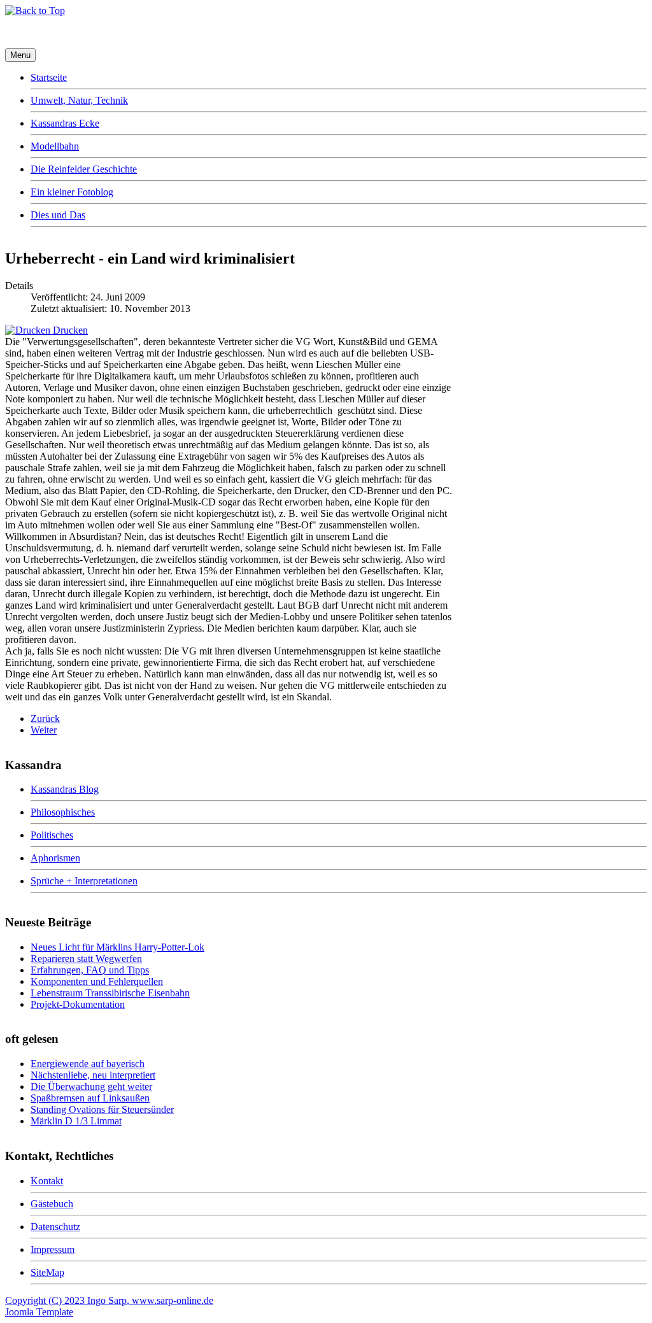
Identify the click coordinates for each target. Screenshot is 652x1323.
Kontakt (47, 1180)
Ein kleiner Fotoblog (72, 192)
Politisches (52, 835)
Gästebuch (52, 1203)
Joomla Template (39, 1311)
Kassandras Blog (65, 789)
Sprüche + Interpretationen (84, 880)
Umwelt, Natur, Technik (79, 100)
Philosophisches (63, 812)
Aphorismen (55, 858)
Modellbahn (55, 146)
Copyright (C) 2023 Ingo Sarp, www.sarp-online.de (109, 1300)
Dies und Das (58, 214)
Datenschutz (55, 1226)
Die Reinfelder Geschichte (84, 169)
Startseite (49, 77)
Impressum (52, 1249)
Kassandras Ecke (65, 123)
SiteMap (47, 1272)
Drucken (69, 330)
